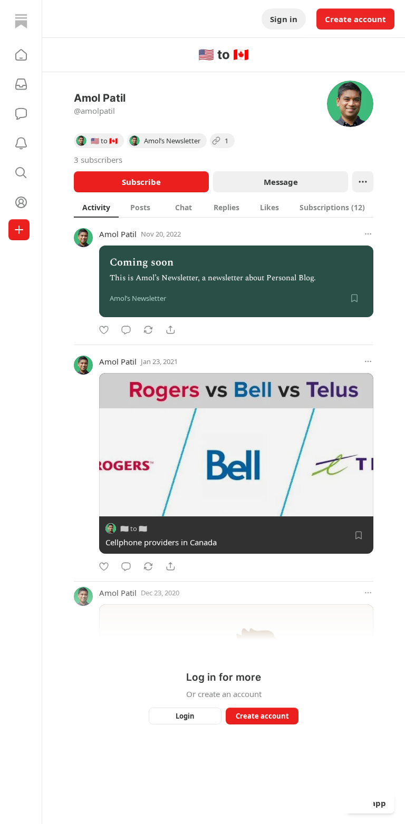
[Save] (354, 298)
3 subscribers (98, 159)
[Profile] (21, 202)
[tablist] (223, 207)
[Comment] (126, 329)
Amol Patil (118, 234)
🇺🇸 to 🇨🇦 (133, 528)
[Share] (170, 329)
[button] (21, 54)
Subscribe (141, 181)
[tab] (96, 207)
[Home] (21, 21)
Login (185, 716)
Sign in (283, 19)
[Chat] (21, 113)
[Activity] (21, 143)
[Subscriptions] (21, 84)
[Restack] (148, 329)
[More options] (368, 233)
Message (281, 181)
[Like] (104, 329)
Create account (355, 19)
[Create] (19, 229)
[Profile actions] (362, 181)
